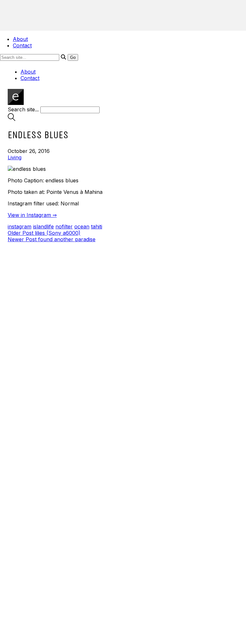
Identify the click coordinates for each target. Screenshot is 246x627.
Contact (22, 45)
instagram (19, 226)
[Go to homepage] (16, 103)
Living (14, 157)
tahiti (96, 226)
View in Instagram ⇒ (32, 215)
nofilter (64, 226)
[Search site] (11, 119)
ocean (81, 226)
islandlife (43, 226)
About (20, 39)
